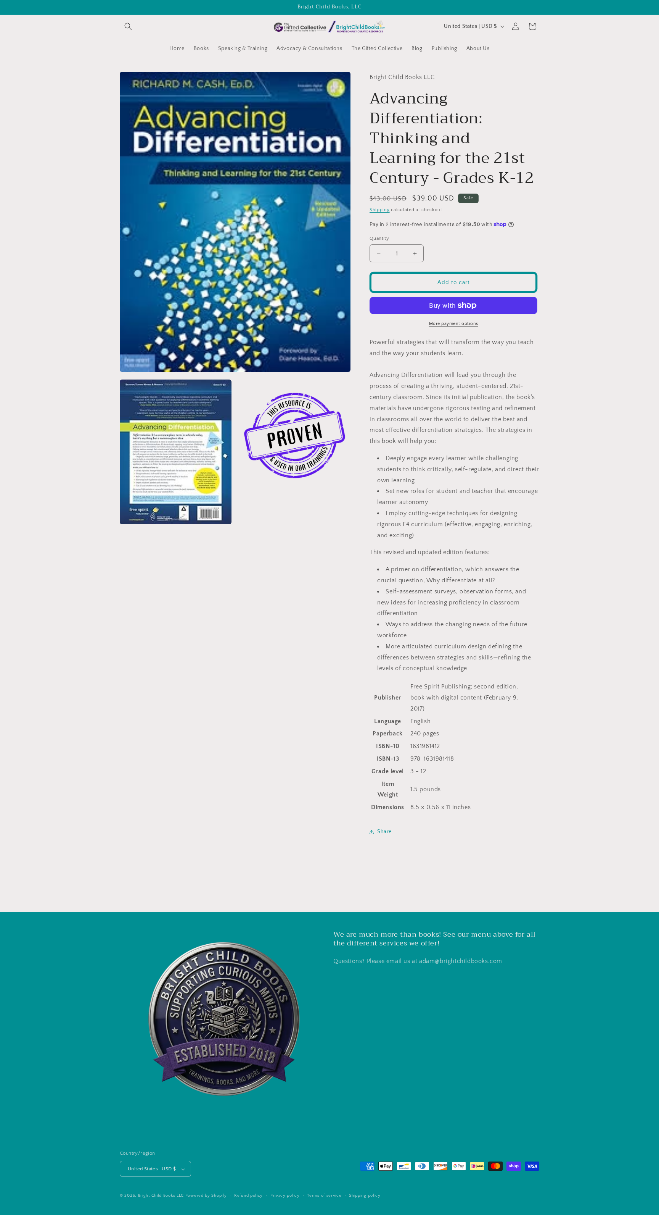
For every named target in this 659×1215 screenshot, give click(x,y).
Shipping (380, 209)
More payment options (453, 323)
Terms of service (324, 1195)
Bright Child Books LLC (161, 1196)
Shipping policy (365, 1195)
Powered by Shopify (206, 1196)
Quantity (379, 238)
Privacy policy (285, 1195)
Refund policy (248, 1195)
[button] (128, 26)
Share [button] (384, 832)
